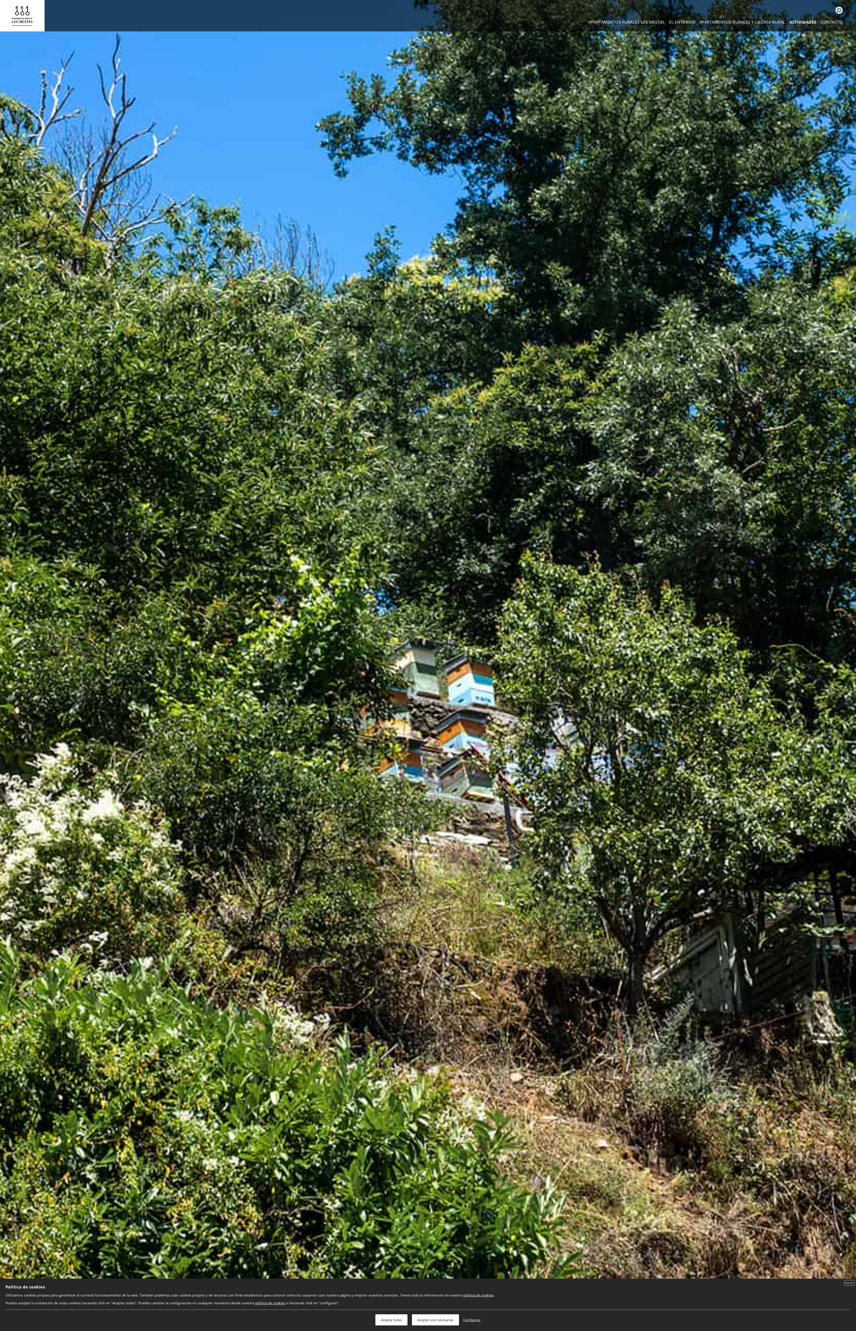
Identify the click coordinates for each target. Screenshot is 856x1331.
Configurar (472, 1320)
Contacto (832, 22)
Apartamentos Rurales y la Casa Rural (742, 22)
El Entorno (682, 22)
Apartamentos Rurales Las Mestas (626, 22)
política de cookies (478, 1295)
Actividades (802, 22)
